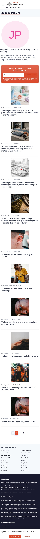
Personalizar (26, 536)
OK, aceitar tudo (15, 536)
